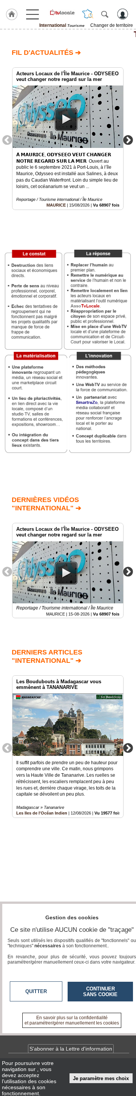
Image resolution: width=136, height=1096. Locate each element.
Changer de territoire (111, 25)
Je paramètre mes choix (101, 1078)
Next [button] (128, 139)
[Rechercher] (104, 14)
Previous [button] (7, 139)
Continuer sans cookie (100, 991)
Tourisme (68, 34)
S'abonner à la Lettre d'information (70, 1049)
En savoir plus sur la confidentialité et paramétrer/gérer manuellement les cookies (72, 1020)
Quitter (36, 991)
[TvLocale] (62, 12)
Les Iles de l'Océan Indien (41, 813)
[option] (68, 138)
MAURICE (56, 205)
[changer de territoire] (87, 14)
